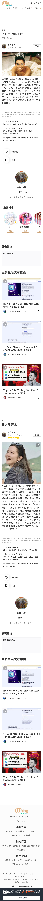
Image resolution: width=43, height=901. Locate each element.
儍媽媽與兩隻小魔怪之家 (25, 227)
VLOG (14, 831)
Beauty (30, 874)
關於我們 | (8, 879)
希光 (10, 227)
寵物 (36, 131)
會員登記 (37, 3)
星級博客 (31, 831)
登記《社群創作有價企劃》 (28, 124)
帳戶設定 (16, 845)
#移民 (28, 864)
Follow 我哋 (11, 140)
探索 (8, 831)
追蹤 (37, 46)
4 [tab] (26, 16)
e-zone (24, 876)
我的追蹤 (35, 845)
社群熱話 (26, 8)
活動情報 (14, 133)
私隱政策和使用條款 (27, 892)
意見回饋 (16, 835)
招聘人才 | (18, 882)
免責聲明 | (17, 879)
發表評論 (9, 253)
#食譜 (27, 860)
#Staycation (17, 864)
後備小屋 (12, 44)
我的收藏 (26, 845)
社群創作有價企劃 (10, 8)
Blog (18, 876)
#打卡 (21, 860)
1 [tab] (17, 16)
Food (37, 874)
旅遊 (20, 131)
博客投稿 (26, 835)
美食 (25, 131)
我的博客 (21, 849)
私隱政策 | (34, 879)
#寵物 (8, 860)
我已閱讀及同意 (21, 898)
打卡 (14, 131)
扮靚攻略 (6, 133)
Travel (17, 874)
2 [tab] (20, 16)
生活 (3, 29)
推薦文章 (22, 831)
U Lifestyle (8, 874)
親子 (31, 131)
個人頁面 (6, 845)
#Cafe (34, 860)
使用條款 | (26, 879)
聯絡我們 (25, 882)
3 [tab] (23, 16)
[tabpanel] (21, 14)
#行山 (14, 860)
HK (23, 874)
